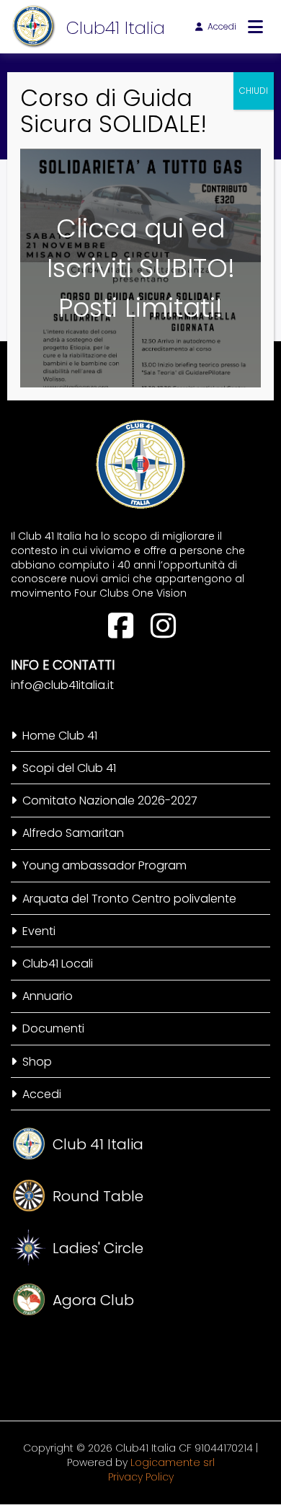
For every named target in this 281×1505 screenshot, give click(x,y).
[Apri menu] (255, 27)
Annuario (47, 996)
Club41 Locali (57, 963)
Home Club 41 (59, 735)
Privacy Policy (141, 1477)
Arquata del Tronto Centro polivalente (129, 898)
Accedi (222, 26)
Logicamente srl (172, 1462)
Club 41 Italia (98, 1144)
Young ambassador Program (104, 865)
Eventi (38, 931)
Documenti (53, 1028)
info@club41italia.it (62, 685)
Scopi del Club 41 (69, 768)
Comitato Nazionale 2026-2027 (109, 800)
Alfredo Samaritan (73, 833)
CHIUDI (253, 90)
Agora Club (93, 1300)
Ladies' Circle (98, 1248)
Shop (37, 1061)
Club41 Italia (115, 28)
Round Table (98, 1196)
